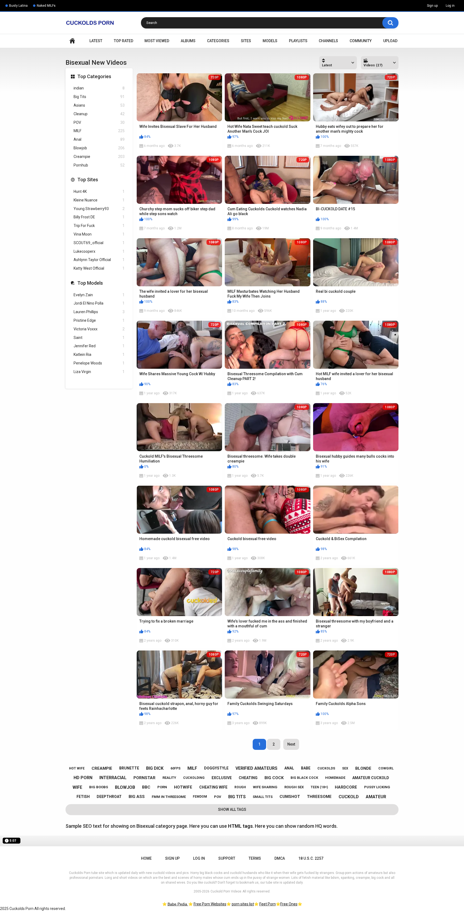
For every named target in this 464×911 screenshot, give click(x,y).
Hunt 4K (99, 191)
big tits (237, 796)
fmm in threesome (169, 797)
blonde (363, 768)
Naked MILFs (46, 6)
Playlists (298, 41)
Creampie (99, 156)
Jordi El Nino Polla (99, 303)
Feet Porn (267, 904)
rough (240, 787)
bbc (146, 787)
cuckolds (326, 768)
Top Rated (123, 41)
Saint (99, 337)
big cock (274, 777)
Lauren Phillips (99, 312)
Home (72, 41)
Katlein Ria (99, 354)
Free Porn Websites (210, 904)
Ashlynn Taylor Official (99, 260)
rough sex (294, 787)
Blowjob (99, 148)
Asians (99, 105)
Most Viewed (156, 41)
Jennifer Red (99, 346)
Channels (328, 41)
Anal (99, 139)
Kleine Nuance (99, 200)
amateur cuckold (370, 778)
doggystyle (216, 768)
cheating (248, 778)
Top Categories (94, 76)
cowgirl (386, 768)
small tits (263, 797)
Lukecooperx (99, 251)
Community (361, 41)
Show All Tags (232, 809)
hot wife (77, 768)
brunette (129, 768)
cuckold (349, 796)
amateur (376, 796)
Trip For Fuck (99, 225)
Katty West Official (99, 268)
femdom (200, 796)
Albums (188, 41)
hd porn (83, 777)
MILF (99, 131)
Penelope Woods (99, 363)
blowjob (125, 787)
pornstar (144, 777)
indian (99, 88)
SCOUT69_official (99, 243)
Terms (255, 858)
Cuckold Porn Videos (226, 891)
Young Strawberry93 (99, 209)
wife (77, 787)
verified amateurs (256, 768)
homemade (335, 778)
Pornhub (99, 165)
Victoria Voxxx (99, 329)
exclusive (222, 778)
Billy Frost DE (99, 217)
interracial (112, 777)
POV (99, 122)
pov (217, 797)
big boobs (98, 787)
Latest (95, 41)
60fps (175, 768)
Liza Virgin (99, 372)
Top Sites (87, 179)
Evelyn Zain (99, 295)
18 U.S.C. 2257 (310, 858)
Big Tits (99, 97)
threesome (319, 796)
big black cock (304, 778)
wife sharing (265, 787)
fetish (83, 796)
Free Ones (289, 904)
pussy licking (377, 787)
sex (345, 768)
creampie (102, 768)
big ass (137, 796)
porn (162, 787)
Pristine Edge (99, 320)
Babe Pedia (178, 904)
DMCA (279, 858)
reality (169, 778)
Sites (246, 41)
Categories (218, 41)
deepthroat (109, 796)
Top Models (90, 283)
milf (192, 768)
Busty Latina (18, 6)
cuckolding (194, 778)
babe (305, 768)
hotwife (183, 787)
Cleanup (99, 114)
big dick (155, 768)
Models (270, 41)
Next (291, 744)
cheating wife (213, 787)
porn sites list (243, 904)
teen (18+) (319, 787)
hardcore (346, 787)
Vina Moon (99, 234)
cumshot (290, 796)
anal (289, 768)
